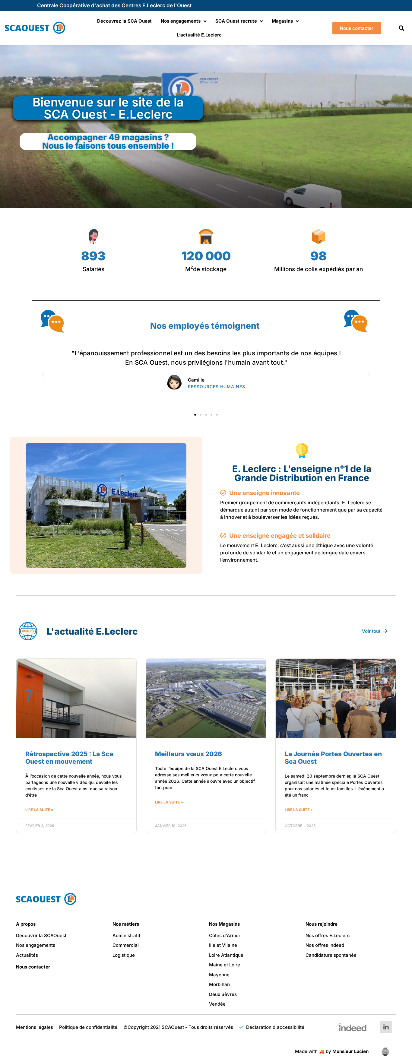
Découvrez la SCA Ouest (124, 21)
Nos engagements (181, 21)
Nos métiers (126, 924)
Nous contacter (33, 967)
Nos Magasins (224, 924)
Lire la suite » (39, 809)
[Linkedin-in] (386, 1027)
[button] (401, 28)
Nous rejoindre (322, 924)
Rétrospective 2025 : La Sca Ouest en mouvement (69, 757)
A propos (26, 924)
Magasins (282, 21)
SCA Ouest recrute (236, 21)
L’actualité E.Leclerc (199, 35)
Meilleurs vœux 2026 (188, 754)
